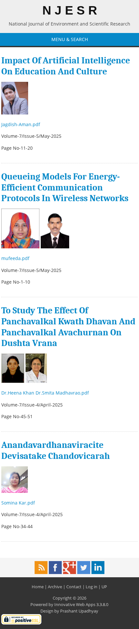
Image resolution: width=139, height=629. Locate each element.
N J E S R (69, 10)
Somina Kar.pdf (18, 503)
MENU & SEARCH (69, 39)
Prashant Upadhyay (79, 611)
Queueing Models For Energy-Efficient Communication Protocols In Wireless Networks (64, 187)
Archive (55, 587)
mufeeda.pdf (16, 258)
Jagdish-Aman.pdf (21, 124)
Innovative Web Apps (74, 604)
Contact (73, 587)
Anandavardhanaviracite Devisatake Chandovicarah (55, 450)
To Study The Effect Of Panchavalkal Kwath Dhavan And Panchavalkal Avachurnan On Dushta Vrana (68, 326)
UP (104, 587)
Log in (91, 587)
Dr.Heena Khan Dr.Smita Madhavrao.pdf (45, 393)
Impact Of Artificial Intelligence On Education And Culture (65, 66)
